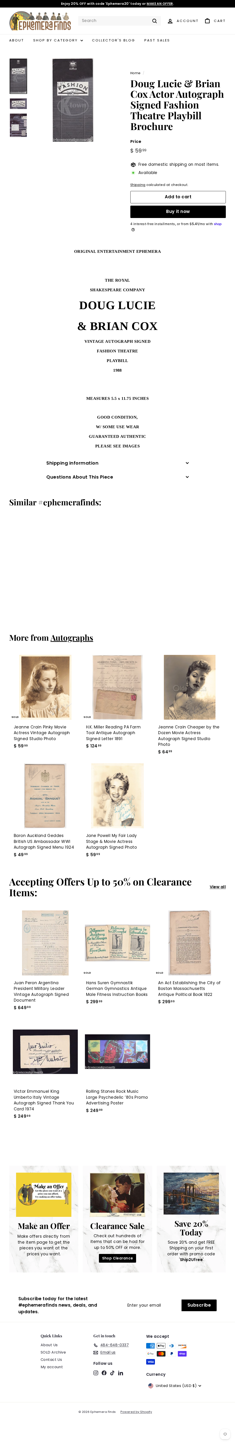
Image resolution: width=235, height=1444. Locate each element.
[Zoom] (73, 100)
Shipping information (72, 463)
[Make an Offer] (43, 1195)
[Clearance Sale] (117, 1195)
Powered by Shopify (136, 1412)
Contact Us (51, 1359)
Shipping (137, 185)
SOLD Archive (53, 1352)
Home (135, 73)
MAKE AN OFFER (160, 3)
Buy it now (178, 211)
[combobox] (119, 21)
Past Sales (157, 40)
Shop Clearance (117, 1258)
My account (52, 1367)
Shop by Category (56, 40)
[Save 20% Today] (191, 1194)
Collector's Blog (113, 40)
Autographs (71, 637)
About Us (49, 1345)
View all (218, 887)
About (16, 40)
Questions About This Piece (79, 477)
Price (135, 141)
